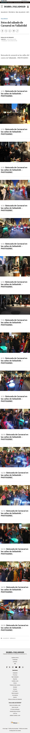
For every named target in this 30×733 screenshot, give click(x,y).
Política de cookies (23, 728)
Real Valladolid (20, 12)
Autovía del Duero (18, 2)
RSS (15, 663)
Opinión (15, 697)
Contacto (15, 661)
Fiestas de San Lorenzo (15, 685)
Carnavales (13, 638)
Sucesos (15, 689)
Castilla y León (15, 681)
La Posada (15, 691)
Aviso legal (5, 728)
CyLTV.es (15, 713)
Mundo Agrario (15, 693)
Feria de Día (10, 2)
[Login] (28, 6)
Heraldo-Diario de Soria (15, 711)
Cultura (15, 683)
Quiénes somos (15, 657)
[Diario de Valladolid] (14, 6)
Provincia (12, 12)
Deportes (15, 679)
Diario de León (15, 707)
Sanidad (15, 687)
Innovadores (15, 695)
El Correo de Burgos (15, 709)
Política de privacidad (13, 728)
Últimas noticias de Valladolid (15, 699)
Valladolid (4, 12)
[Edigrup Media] (15, 722)
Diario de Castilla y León (15, 705)
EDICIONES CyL (25, 0)
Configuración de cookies (15, 730)
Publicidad (15, 659)
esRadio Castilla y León (15, 715)
